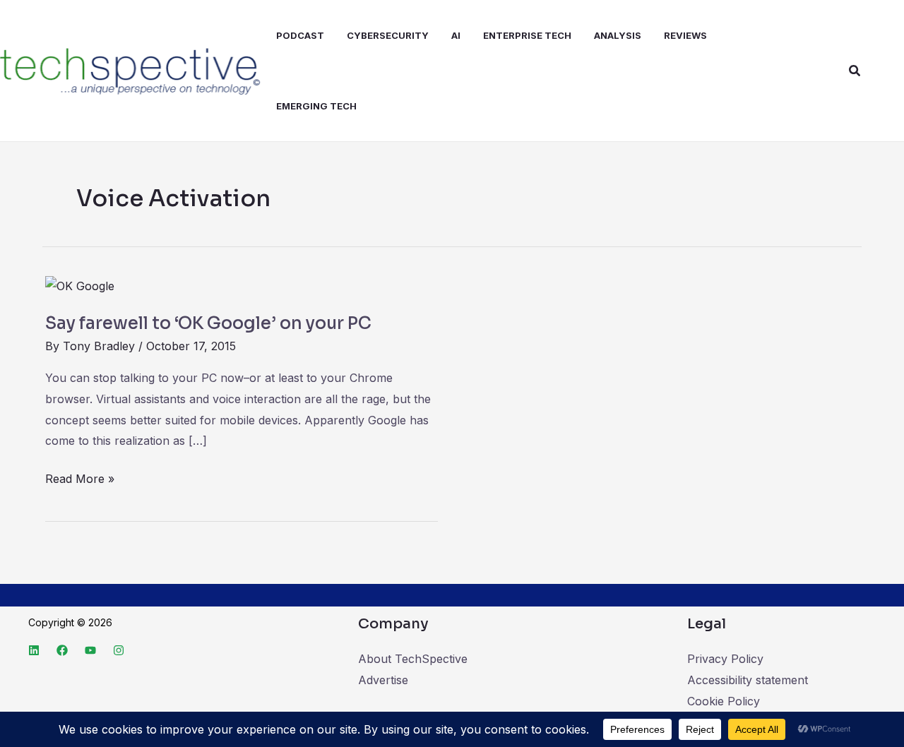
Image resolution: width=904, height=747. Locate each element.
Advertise (383, 680)
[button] (855, 71)
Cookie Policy (723, 701)
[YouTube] (90, 650)
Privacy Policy (725, 659)
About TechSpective (413, 659)
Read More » (79, 477)
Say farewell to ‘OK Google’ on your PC (208, 323)
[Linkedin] (34, 650)
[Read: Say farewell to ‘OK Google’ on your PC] (79, 285)
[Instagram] (118, 650)
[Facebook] (62, 650)
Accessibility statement (747, 680)
